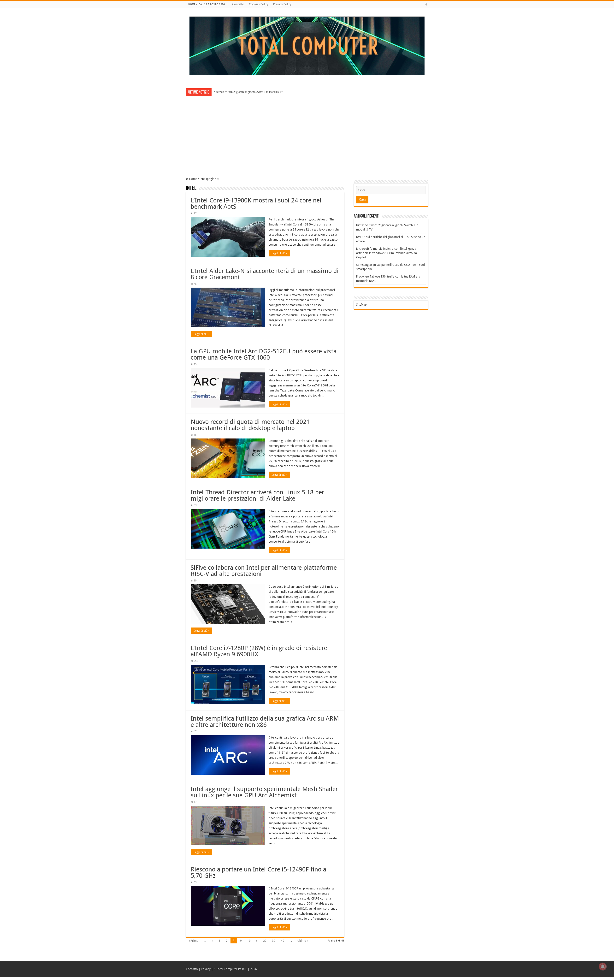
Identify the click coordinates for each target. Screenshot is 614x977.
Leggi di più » (279, 253)
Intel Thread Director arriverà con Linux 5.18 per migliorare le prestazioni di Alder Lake (257, 495)
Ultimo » (302, 940)
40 (282, 940)
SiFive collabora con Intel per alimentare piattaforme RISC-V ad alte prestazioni (264, 570)
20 (264, 940)
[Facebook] (426, 4)
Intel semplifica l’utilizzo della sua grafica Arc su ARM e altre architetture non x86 (265, 721)
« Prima (193, 940)
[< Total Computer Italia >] (307, 45)
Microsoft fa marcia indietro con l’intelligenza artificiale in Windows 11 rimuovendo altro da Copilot (386, 253)
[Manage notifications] (603, 966)
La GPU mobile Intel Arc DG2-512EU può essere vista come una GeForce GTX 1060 (264, 354)
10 (249, 940)
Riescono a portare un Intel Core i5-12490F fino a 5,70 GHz (258, 872)
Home (193, 179)
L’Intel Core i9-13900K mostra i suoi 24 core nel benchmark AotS (256, 203)
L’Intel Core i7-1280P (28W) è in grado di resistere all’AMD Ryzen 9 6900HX (259, 651)
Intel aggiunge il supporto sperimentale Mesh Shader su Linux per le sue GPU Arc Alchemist (264, 792)
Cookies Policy (258, 4)
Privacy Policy (282, 4)
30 (273, 940)
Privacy (206, 969)
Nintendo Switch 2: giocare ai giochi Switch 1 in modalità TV (248, 92)
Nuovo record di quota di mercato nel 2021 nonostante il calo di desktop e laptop (250, 425)
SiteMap (361, 304)
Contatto (238, 4)
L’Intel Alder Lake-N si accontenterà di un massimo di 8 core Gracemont (265, 274)
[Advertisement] (307, 133)
